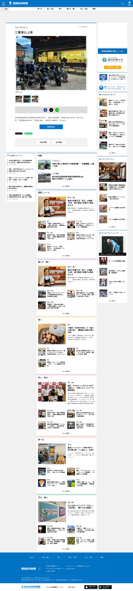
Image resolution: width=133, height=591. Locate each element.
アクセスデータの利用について (56, 568)
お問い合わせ (71, 568)
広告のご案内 (51, 571)
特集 (94, 9)
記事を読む (51, 127)
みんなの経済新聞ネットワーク (30, 587)
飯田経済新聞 (18, 3)
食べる (40, 9)
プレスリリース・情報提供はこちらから (78, 566)
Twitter (122, 3)
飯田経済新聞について (53, 566)
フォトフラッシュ (21, 27)
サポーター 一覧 (112, 67)
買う (60, 9)
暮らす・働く (71, 9)
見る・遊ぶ (50, 9)
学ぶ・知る (84, 9)
